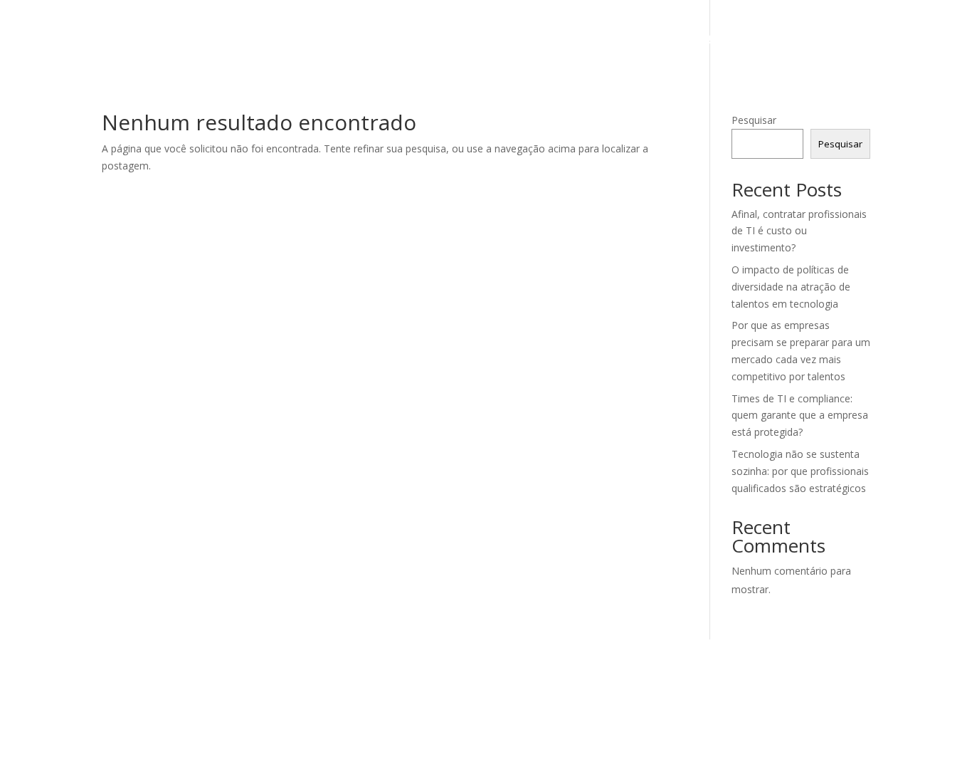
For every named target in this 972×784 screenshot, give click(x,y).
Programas (722, 39)
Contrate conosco (893, 39)
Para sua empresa (309, 39)
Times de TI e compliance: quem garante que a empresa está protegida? (799, 415)
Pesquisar (753, 120)
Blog (804, 39)
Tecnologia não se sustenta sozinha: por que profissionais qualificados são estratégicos (800, 471)
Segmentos (619, 39)
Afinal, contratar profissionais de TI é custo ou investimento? (799, 231)
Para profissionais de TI (475, 39)
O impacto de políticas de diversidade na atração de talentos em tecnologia (790, 286)
